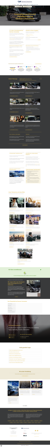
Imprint (20, 441)
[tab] (12, 304)
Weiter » (26, 405)
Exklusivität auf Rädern (35, 389)
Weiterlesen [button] (21, 71)
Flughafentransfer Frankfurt (24, 389)
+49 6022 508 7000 (30, 34)
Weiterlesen (22, 394)
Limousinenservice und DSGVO (13, 396)
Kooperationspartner (36, 436)
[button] (19, 5)
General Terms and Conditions (24, 441)
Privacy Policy (29, 441)
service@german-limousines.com (30, 35)
